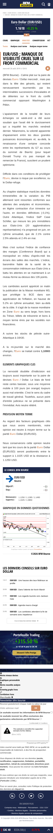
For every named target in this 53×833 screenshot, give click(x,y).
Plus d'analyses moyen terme (25, 621)
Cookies (11, 811)
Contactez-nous (10, 808)
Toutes (5, 46)
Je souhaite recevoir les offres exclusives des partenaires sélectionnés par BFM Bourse (21, 717)
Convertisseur (39, 40)
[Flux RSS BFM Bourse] (12, 796)
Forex (4, 13)
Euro (15, 79)
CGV (46, 808)
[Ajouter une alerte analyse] (47, 69)
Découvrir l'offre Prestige (26, 652)
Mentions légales (21, 811)
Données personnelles (38, 811)
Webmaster (22, 808)
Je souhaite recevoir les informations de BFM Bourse (25, 712)
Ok (35, 708)
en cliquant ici (18, 789)
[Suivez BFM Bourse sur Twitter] (31, 796)
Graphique (15, 40)
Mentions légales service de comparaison (27, 813)
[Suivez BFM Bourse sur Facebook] (22, 796)
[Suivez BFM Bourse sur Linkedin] (41, 796)
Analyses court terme (19, 46)
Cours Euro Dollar (23, 13)
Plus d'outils (5, 697)
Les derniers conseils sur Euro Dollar (25, 570)
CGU (42, 808)
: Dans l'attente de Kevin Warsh (27, 589)
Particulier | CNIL (8, 781)
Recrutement (33, 808)
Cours (5, 40)
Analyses (26, 40)
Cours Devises (12, 13)
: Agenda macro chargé (24, 605)
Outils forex (6, 670)
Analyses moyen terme (38, 46)
